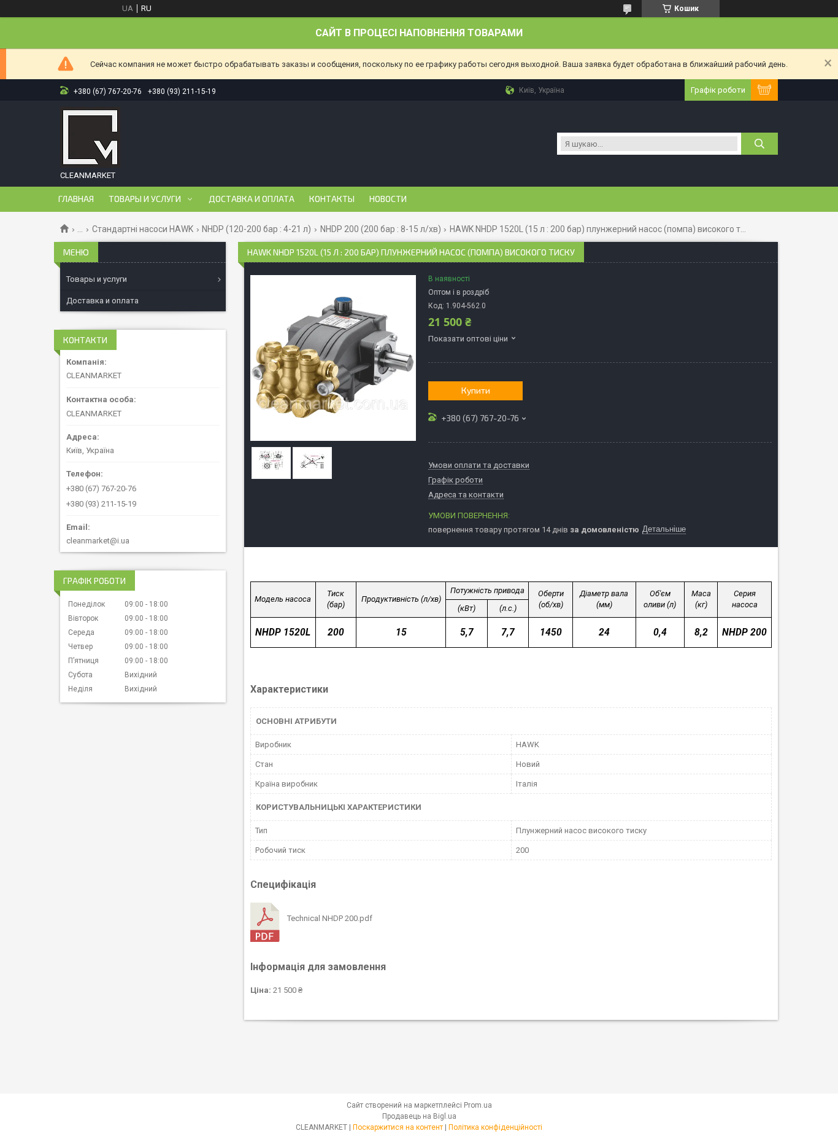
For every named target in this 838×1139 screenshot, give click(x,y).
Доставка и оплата (251, 199)
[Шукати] (759, 144)
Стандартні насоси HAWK (142, 229)
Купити (475, 390)
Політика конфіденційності (495, 1127)
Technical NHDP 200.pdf (329, 918)
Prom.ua (478, 1105)
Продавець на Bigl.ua (419, 1116)
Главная (76, 199)
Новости (388, 199)
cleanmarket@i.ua (97, 540)
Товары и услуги (145, 199)
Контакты (332, 199)
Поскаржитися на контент (398, 1127)
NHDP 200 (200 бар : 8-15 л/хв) (380, 229)
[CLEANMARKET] (90, 137)
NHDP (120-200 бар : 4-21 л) (256, 229)
